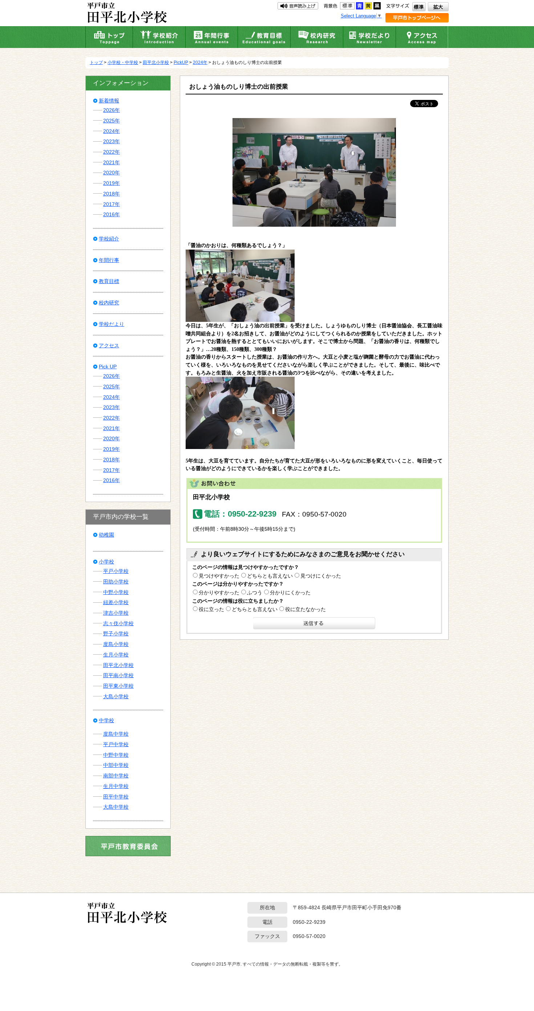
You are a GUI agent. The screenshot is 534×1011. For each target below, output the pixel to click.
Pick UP (108, 366)
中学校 (106, 720)
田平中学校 (116, 797)
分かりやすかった (219, 592)
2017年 (111, 204)
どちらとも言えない (270, 576)
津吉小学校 (116, 613)
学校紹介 (109, 239)
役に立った (211, 609)
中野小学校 (116, 592)
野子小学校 (116, 633)
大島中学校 (116, 807)
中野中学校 (116, 755)
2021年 (111, 162)
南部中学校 (116, 776)
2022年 (111, 152)
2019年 (111, 183)
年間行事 (109, 260)
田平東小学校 (118, 686)
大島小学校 (116, 696)
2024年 (200, 62)
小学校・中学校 (123, 62)
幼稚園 (106, 535)
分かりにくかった (290, 592)
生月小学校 (116, 655)
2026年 (111, 110)
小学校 (106, 562)
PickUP (181, 62)
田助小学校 (116, 582)
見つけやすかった (219, 576)
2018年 (111, 194)
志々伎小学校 (118, 623)
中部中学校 (116, 765)
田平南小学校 (118, 675)
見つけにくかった (320, 576)
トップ (96, 62)
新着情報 (109, 101)
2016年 (111, 214)
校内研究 (109, 303)
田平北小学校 (156, 62)
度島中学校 (116, 734)
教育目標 (109, 281)
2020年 (111, 172)
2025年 (111, 121)
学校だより (111, 324)
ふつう (254, 592)
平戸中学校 (116, 744)
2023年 (111, 141)
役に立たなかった (305, 609)
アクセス (109, 345)
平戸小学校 (116, 571)
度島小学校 (116, 644)
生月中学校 (116, 786)
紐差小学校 (116, 602)
